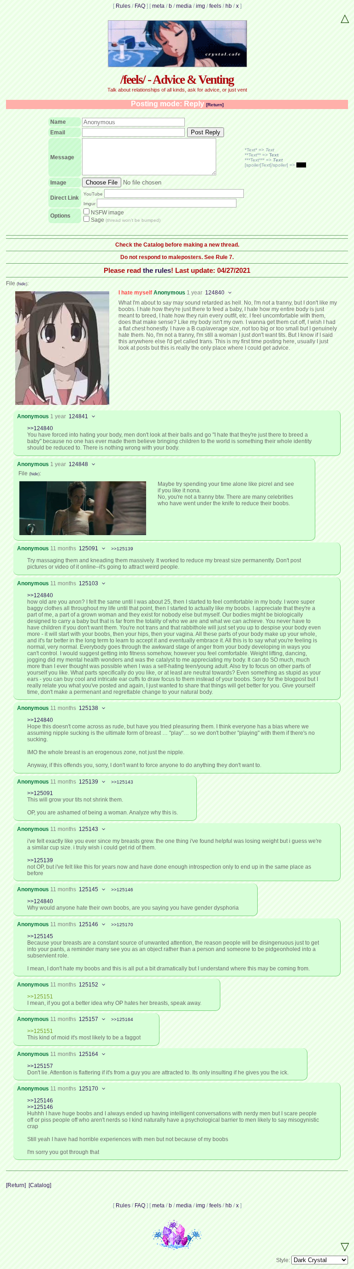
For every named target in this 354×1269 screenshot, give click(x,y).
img (200, 6)
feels (215, 6)
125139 (88, 782)
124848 (78, 464)
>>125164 (122, 1019)
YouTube (93, 193)
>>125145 (40, 936)
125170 (88, 1088)
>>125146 (122, 889)
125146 (88, 924)
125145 (88, 889)
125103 (88, 583)
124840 (214, 292)
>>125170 (122, 924)
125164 (88, 1054)
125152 (88, 984)
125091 (88, 548)
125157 (88, 1019)
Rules (123, 6)
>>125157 (40, 1066)
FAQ (140, 6)
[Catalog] (40, 1185)
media (184, 6)
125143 (88, 829)
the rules (157, 270)
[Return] (215, 104)
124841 (78, 416)
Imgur (89, 203)
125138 (88, 708)
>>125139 (122, 548)
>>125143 (122, 781)
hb (228, 6)
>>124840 (40, 428)
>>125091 (40, 793)
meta (158, 6)
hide (22, 284)
